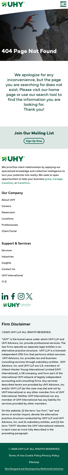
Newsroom (8, 212)
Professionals (10, 224)
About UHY (8, 199)
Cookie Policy (33, 455)
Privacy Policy (50, 455)
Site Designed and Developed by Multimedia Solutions (34, 468)
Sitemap (34, 462)
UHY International (12, 275)
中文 (4, 281)
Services (7, 250)
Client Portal (9, 231)
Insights (6, 262)
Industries (8, 256)
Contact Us (8, 269)
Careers (6, 206)
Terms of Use (17, 455)
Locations (8, 218)
